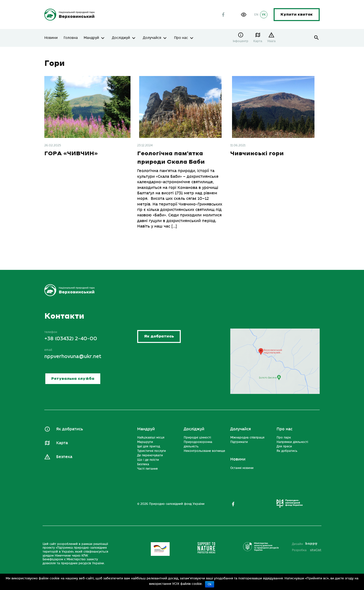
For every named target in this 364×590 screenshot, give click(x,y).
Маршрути (145, 442)
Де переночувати (150, 455)
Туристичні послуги (151, 451)
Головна (71, 38)
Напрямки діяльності (292, 442)
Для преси (284, 446)
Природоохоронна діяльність (198, 444)
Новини (51, 38)
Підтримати (239, 442)
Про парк (284, 437)
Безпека (64, 457)
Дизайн (297, 544)
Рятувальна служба (72, 378)
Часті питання (147, 468)
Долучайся (152, 38)
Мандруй (91, 38)
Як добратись (159, 336)
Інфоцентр (240, 41)
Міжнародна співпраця (247, 437)
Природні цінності (197, 437)
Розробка (306, 550)
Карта (257, 41)
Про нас (181, 38)
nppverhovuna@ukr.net (72, 356)
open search (316, 38)
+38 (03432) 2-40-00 (70, 338)
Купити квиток (297, 14)
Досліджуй (121, 38)
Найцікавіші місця (150, 437)
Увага (271, 41)
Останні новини (242, 468)
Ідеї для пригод (148, 446)
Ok (209, 584)
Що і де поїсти (148, 460)
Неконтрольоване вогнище (204, 451)
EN (256, 14)
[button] (243, 15)
